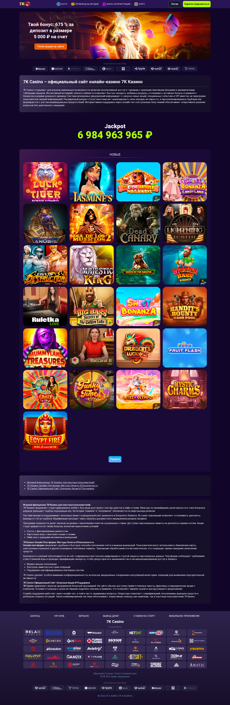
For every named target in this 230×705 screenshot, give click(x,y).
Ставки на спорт (144, 616)
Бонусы (35, 616)
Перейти (115, 459)
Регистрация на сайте (51, 46)
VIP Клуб (59, 616)
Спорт (142, 4)
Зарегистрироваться (196, 4)
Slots (64, 4)
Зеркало (84, 616)
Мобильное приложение (184, 616)
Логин (174, 4)
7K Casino (115, 621)
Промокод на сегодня (87, 4)
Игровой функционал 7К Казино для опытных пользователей (60, 482)
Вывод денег (111, 616)
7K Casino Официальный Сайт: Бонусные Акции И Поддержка (60, 488)
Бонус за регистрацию (118, 4)
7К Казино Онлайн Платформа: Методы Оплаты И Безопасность (62, 485)
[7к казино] (26, 4)
